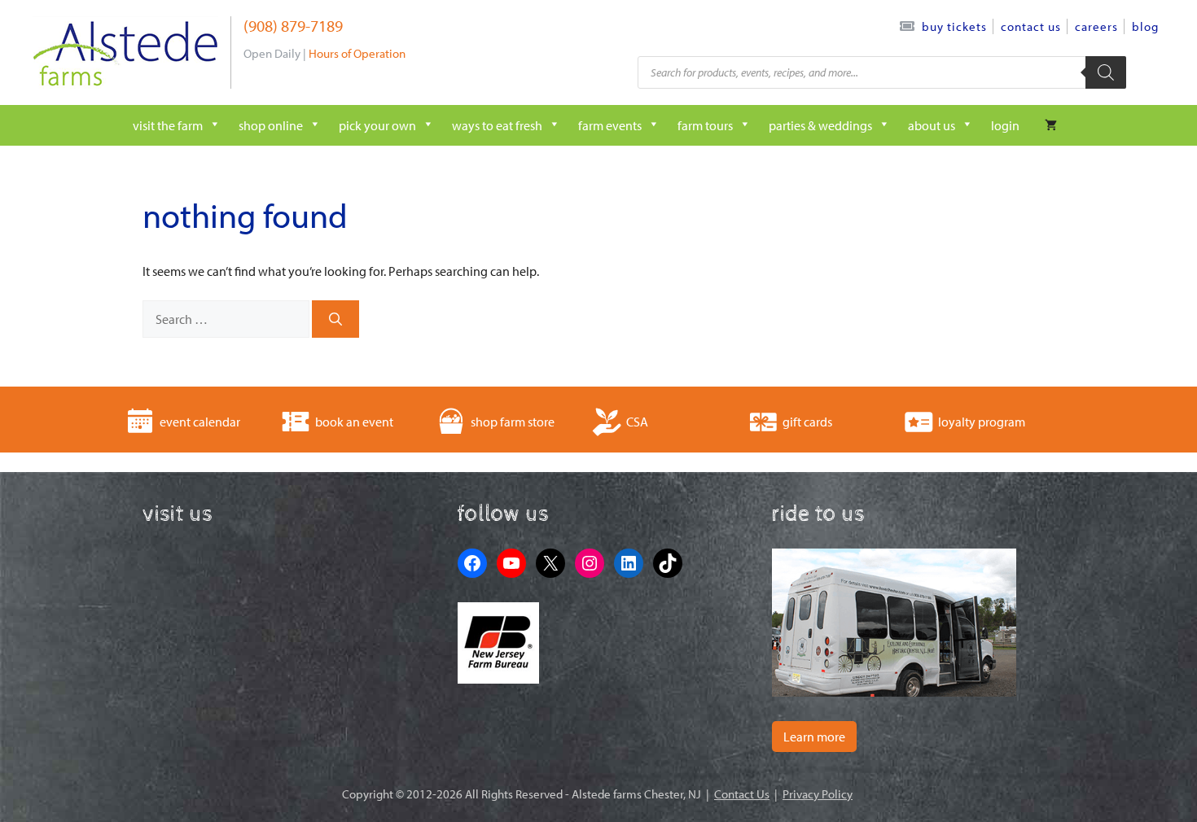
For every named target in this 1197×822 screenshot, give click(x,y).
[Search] (1105, 72)
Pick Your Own (377, 125)
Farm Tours (705, 125)
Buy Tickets (954, 26)
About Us (931, 125)
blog (1145, 26)
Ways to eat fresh (497, 125)
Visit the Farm (168, 125)
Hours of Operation (357, 53)
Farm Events (610, 125)
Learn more (814, 736)
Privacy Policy (818, 794)
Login (1005, 125)
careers (1096, 26)
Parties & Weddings (820, 125)
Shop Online (271, 125)
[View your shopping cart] (1050, 125)
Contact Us (1031, 26)
